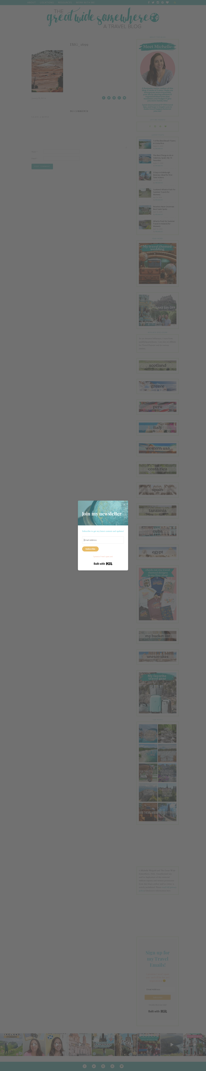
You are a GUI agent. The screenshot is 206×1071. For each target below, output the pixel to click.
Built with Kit (103, 563)
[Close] (124, 504)
